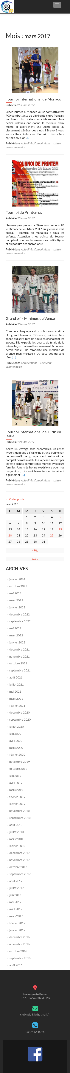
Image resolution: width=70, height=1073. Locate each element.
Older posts (15, 499)
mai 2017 (15, 902)
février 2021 (17, 705)
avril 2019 (15, 782)
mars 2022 (16, 635)
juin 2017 (15, 895)
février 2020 (17, 754)
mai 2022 (15, 628)
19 (60, 529)
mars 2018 (16, 839)
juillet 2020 (16, 726)
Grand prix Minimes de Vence (30, 318)
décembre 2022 (19, 614)
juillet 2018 (16, 831)
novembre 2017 (19, 859)
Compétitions (42, 143)
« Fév (35, 550)
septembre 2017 (20, 874)
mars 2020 (16, 747)
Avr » (35, 559)
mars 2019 (16, 789)
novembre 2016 (19, 944)
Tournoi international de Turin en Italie (33, 434)
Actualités (27, 143)
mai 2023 (15, 593)
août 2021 (15, 677)
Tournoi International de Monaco (33, 99)
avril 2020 (15, 740)
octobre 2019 (18, 768)
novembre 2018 (19, 810)
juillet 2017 (16, 887)
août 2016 (15, 965)
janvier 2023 (17, 607)
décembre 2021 (19, 649)
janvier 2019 (17, 803)
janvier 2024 (17, 579)
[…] (29, 137)
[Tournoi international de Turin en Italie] (35, 402)
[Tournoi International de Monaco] (35, 69)
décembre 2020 (19, 712)
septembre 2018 (20, 817)
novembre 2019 (19, 761)
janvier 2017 (17, 930)
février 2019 (17, 796)
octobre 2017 (18, 867)
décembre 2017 (19, 852)
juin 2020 (15, 733)
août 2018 (15, 824)
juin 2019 (15, 775)
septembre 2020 (20, 719)
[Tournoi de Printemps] (35, 183)
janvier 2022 (17, 642)
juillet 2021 (16, 684)
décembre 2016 (19, 937)
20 (10, 535)
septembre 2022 (20, 621)
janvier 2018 (17, 845)
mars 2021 (16, 698)
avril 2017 (15, 909)
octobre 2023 (18, 586)
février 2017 (17, 923)
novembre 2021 (19, 656)
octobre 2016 (18, 951)
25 (51, 535)
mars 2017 (16, 916)
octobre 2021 (18, 663)
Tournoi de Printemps (24, 212)
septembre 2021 (20, 670)
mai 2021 (15, 691)
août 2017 (15, 881)
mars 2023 (16, 600)
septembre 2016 (20, 958)
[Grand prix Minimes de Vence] (35, 289)
